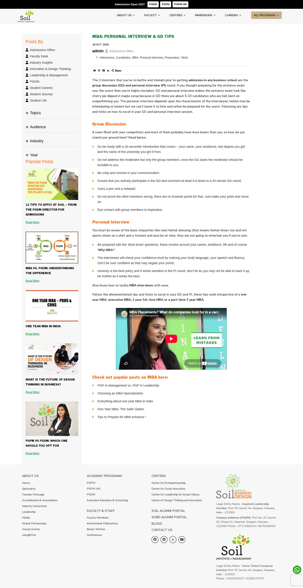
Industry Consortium (34, 506)
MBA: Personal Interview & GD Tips (133, 37)
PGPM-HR (180, 4)
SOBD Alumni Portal (169, 517)
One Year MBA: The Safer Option (120, 409)
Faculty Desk (39, 56)
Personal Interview (151, 57)
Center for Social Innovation (168, 489)
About (26, 483)
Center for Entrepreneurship (169, 483)
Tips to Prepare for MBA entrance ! (121, 417)
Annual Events (31, 529)
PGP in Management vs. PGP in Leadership (128, 385)
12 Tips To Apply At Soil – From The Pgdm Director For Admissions (51, 210)
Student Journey (41, 94)
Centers (175, 15)
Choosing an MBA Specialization (120, 393)
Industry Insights (41, 62)
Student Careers (41, 88)
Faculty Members (98, 518)
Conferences (94, 535)
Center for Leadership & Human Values (176, 494)
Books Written (96, 529)
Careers (231, 15)
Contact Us (162, 530)
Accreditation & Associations (40, 500)
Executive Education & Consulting (107, 500)
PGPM (165, 4)
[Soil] (26, 13)
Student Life (38, 100)
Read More (32, 222)
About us (124, 15)
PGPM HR (93, 489)
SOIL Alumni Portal (168, 511)
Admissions (107, 57)
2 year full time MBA (147, 300)
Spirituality (28, 489)
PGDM (153, 4)
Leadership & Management (49, 75)
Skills (184, 57)
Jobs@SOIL (29, 535)
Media (26, 518)
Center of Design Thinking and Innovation (177, 500)
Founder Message (33, 494)
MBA (135, 57)
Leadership (29, 512)
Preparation (172, 57)
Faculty (150, 15)
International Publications (102, 523)
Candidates (123, 57)
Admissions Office (42, 50)
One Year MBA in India (43, 326)
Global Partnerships (34, 523)
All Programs (264, 15)
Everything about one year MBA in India (125, 401)
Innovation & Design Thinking (50, 69)
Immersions (203, 15)
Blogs (157, 524)
